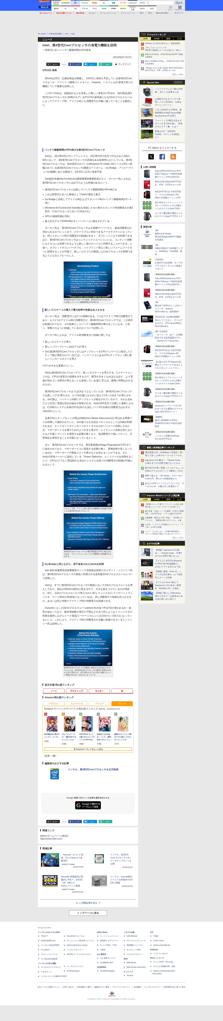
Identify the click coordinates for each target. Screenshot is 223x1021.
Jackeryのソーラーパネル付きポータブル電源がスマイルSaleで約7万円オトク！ (168, 408)
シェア (77, 64)
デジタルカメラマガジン (51, 967)
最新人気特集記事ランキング (160, 447)
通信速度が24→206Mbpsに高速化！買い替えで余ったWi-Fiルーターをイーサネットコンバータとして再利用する (164, 455)
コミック (122, 703)
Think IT (44, 936)
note (107, 64)
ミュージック (76, 703)
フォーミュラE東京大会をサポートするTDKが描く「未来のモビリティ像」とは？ (168, 123)
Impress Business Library (77, 945)
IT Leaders (45, 950)
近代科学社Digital (107, 971)
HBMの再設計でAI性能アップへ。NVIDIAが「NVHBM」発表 (169, 251)
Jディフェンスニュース (136, 941)
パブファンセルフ (160, 953)
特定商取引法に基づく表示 (175, 987)
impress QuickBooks (161, 945)
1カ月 (179, 39)
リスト (63, 64)
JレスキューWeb (133, 950)
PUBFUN (154, 950)
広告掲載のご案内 (84, 987)
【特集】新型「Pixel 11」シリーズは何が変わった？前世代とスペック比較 (168, 574)
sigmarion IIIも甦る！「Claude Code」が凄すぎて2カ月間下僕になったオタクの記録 (163, 463)
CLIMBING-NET (106, 963)
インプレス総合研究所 (50, 945)
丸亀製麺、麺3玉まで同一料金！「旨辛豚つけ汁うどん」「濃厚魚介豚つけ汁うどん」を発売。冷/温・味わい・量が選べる (163, 520)
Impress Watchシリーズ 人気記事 (163, 495)
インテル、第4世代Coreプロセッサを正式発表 (93, 769)
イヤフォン (54, 703)
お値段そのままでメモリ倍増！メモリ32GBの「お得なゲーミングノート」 (168, 102)
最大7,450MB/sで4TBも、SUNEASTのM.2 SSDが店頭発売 (168, 423)
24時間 (156, 39)
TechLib (130, 975)
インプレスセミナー (75, 950)
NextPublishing (73, 971)
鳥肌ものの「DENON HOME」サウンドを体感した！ (167, 134)
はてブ (92, 64)
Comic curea (158, 941)
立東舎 (103, 950)
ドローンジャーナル (49, 954)
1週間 (168, 39)
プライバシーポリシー (121, 987)
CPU (150, 13)
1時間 (145, 39)
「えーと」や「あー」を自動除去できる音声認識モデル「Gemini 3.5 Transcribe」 (168, 337)
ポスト (55, 64)
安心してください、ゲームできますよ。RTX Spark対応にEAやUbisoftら (168, 323)
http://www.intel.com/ (51, 838)
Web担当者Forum (48, 941)
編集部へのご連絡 (102, 987)
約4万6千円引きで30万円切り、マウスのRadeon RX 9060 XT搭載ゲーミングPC (168, 194)
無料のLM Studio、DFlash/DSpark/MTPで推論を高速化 (168, 236)
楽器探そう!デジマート (109, 941)
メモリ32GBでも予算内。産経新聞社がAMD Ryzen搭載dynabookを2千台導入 (168, 112)
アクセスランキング (156, 34)
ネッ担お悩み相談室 (49, 959)
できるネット (46, 972)
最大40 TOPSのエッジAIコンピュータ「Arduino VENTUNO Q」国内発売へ (169, 308)
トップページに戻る (88, 913)
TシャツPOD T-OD (108, 945)
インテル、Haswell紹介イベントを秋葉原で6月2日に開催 (121, 879)
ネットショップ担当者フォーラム (80, 941)
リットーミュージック (109, 936)
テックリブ (128, 972)
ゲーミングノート (128, 13)
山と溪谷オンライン (108, 958)
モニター (92, 13)
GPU (142, 13)
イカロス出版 (129, 932)
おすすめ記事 (153, 543)
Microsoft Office (162, 13)
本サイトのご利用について (48, 987)
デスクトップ (76, 691)
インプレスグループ (152, 987)
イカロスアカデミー (135, 954)
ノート (54, 691)
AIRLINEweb (132, 936)
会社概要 (137, 987)
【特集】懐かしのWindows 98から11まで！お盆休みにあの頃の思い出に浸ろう (169, 596)
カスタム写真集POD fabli (164, 966)
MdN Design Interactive (136, 967)
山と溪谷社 (101, 954)
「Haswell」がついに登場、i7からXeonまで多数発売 (72, 857)
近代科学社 (101, 967)
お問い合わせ (68, 987)
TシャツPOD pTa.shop (163, 962)
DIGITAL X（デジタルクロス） (79, 954)
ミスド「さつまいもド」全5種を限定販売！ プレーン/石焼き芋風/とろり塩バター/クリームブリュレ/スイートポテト (164, 534)
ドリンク (99, 703)
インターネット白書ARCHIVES (54, 976)
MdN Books (131, 963)
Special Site (153, 82)
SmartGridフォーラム (75, 936)
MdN (126, 959)
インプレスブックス (75, 966)
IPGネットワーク (157, 958)
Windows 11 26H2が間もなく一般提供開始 (162, 43)
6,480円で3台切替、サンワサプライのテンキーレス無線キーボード (169, 266)
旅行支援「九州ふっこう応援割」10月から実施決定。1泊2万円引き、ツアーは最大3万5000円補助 (164, 513)
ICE (151, 932)
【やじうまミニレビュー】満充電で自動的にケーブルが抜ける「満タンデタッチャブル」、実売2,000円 (164, 50)
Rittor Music (102, 932)
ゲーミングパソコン (108, 13)
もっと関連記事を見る (86, 903)
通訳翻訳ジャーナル (135, 945)
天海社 (156, 936)
